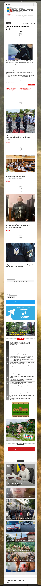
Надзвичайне (9, 527)
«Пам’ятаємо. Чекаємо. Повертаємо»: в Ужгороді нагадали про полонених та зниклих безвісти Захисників (21, 386)
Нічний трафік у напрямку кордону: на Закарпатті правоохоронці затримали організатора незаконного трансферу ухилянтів (21, 354)
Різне (7, 568)
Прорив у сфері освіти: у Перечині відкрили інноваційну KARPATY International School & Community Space (22, 363)
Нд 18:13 (7, 374)
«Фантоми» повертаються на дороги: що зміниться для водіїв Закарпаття (21, 399)
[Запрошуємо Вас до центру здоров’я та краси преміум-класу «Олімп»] (20, 409)
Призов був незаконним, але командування (14, 483)
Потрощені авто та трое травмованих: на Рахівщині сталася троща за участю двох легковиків (22, 347)
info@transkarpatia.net (26, 582)
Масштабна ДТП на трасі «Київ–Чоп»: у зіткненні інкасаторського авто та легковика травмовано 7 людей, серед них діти (21, 357)
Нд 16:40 (7, 389)
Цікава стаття (31, 84)
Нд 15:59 (7, 393)
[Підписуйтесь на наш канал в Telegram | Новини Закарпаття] (20, 312)
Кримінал (12, 82)
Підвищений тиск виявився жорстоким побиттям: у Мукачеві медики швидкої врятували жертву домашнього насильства (22, 366)
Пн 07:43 (7, 350)
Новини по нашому (9, 537)
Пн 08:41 (7, 347)
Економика (8, 505)
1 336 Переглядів (27, 23)
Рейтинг (33, 23)
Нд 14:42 (7, 396)
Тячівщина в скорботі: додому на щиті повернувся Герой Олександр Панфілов (22, 377)
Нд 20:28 (7, 360)
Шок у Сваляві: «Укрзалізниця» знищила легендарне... (20, 540)
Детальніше (8, 142)
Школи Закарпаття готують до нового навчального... (20, 508)
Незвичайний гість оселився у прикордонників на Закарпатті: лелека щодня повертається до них (21, 383)
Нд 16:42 (7, 386)
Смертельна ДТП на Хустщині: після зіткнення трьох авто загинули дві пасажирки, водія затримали (20, 16)
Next (34, 14)
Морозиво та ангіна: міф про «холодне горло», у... (19, 570)
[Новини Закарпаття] (20, 10)
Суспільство (9, 482)
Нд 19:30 (7, 363)
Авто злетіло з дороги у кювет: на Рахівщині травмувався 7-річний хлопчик (22, 396)
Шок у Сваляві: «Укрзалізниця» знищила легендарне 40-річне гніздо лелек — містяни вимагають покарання (22, 380)
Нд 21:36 (7, 357)
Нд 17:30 (7, 380)
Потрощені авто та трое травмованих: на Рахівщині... (20, 530)
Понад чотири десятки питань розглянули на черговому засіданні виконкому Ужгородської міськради (20, 176)
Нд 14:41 (7, 399)
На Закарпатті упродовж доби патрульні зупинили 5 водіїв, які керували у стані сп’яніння (11, 89)
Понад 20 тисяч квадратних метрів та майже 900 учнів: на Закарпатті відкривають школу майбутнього (20, 393)
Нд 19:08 (7, 370)
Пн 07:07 (7, 354)
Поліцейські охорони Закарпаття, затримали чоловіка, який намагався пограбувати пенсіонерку (18, 225)
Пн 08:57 (7, 344)
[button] (8, 281)
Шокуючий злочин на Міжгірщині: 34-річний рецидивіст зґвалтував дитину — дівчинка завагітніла (22, 360)
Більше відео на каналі (21, 449)
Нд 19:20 (7, 366)
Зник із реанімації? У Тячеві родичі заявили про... (19, 496)
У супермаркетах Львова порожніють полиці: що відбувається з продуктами (21, 389)
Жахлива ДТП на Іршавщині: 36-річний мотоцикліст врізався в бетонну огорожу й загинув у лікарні (21, 374)
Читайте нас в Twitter (21, 301)
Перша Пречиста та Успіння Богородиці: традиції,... (19, 560)
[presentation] (8, 281)
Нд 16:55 (7, 383)
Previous (33, 14)
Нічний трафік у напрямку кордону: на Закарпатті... (19, 518)
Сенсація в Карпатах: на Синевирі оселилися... (18, 550)
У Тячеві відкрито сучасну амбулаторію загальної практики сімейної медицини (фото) (18, 137)
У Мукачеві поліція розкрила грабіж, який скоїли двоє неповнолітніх (19, 265)
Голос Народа (8, 493)
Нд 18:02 (7, 377)
